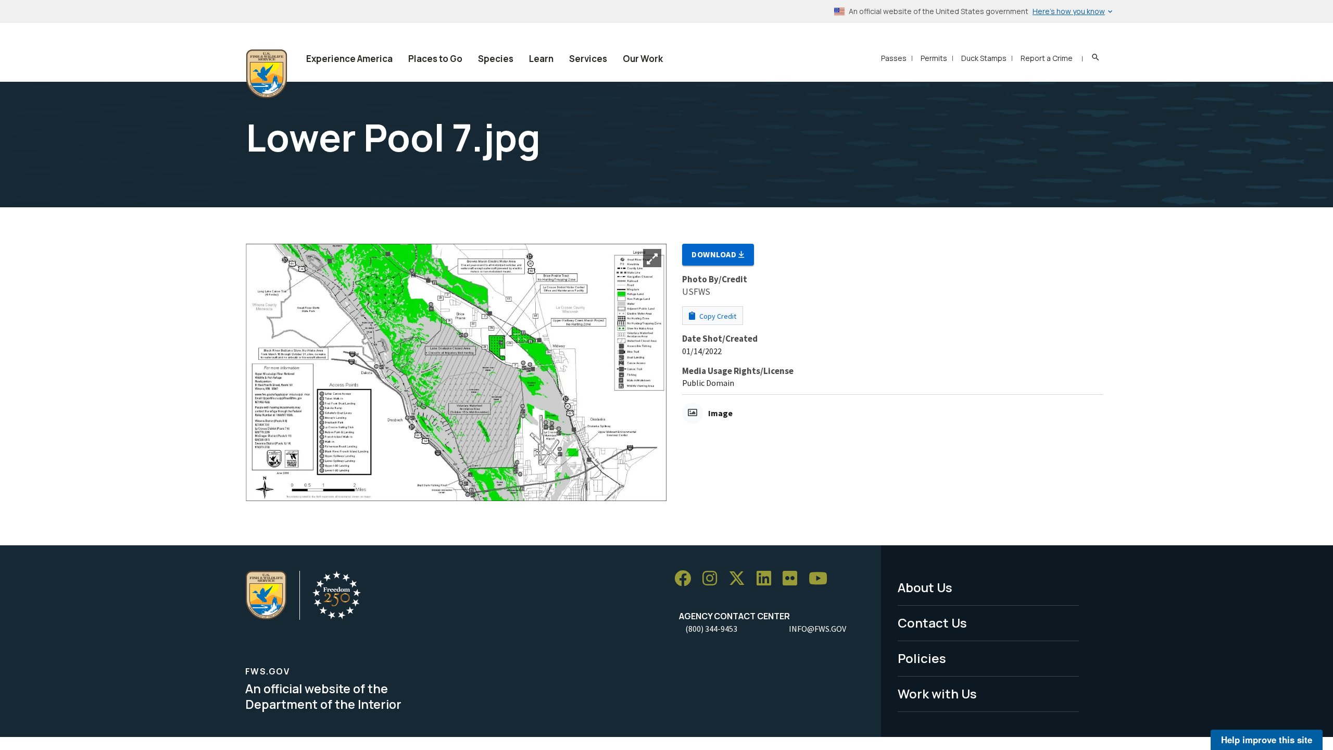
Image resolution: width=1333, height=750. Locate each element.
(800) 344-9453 (711, 628)
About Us (925, 587)
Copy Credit (717, 316)
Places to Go (435, 59)
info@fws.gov (817, 628)
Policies (922, 658)
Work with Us (937, 693)
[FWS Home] (266, 74)
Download (714, 254)
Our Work (643, 59)
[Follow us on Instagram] (713, 578)
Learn (541, 59)
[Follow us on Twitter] (740, 578)
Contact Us (932, 622)
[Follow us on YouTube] (822, 578)
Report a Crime (1047, 58)
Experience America (349, 59)
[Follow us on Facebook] (686, 578)
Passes (894, 58)
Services (588, 59)
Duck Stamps (984, 58)
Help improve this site (1266, 739)
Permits (934, 58)
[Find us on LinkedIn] (767, 578)
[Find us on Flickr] (793, 578)
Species (495, 59)
